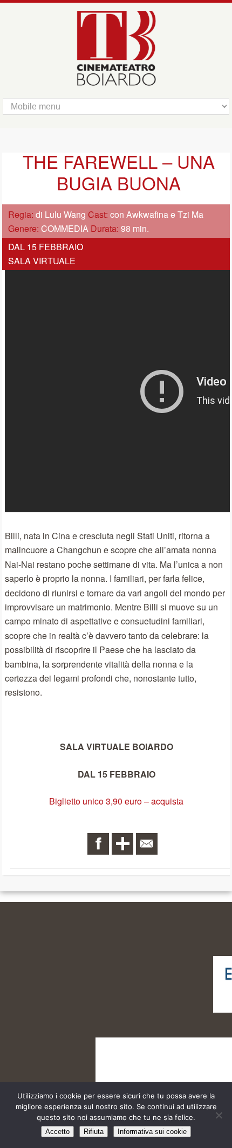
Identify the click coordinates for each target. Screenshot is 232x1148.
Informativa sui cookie (152, 1132)
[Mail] (147, 844)
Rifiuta (94, 1132)
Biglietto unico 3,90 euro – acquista (116, 801)
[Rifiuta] (218, 1115)
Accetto (57, 1132)
